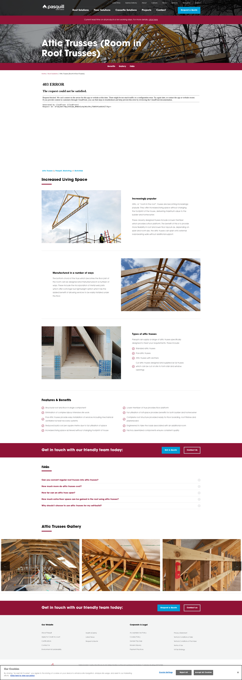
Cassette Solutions (126, 10)
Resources (186, 3)
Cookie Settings (166, 672)
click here (153, 20)
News (164, 3)
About (144, 3)
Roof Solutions (80, 10)
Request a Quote (189, 10)
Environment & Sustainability (51, 649)
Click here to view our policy (22, 676)
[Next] (236, 566)
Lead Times (116, 3)
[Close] (238, 672)
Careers (154, 3)
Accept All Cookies (203, 672)
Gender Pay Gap (136, 641)
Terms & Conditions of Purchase (185, 641)
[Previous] (5, 566)
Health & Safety (91, 633)
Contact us (192, 608)
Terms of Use (178, 645)
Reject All (184, 672)
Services (175, 3)
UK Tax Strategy (179, 649)
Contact (161, 10)
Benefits (111, 66)
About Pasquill (47, 633)
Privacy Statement (180, 633)
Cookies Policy (135, 637)
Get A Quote (171, 450)
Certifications (46, 641)
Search (197, 3)
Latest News (90, 637)
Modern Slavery (135, 645)
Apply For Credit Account (51, 637)
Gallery (122, 66)
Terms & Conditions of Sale (183, 637)
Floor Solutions (102, 10)
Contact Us (46, 645)
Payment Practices (136, 649)
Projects (146, 10)
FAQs (132, 66)
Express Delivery (131, 3)
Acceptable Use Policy (138, 633)
